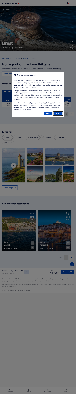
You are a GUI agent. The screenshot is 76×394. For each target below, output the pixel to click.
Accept (58, 113)
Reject (48, 113)
